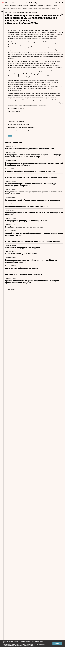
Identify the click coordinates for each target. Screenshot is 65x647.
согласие (40, 643)
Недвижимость (40, 5)
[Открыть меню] (62, 2)
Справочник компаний (15, 8)
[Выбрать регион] (56, 2)
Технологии (33, 5)
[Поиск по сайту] (59, 2)
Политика (19, 5)
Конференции (37, 8)
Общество (25, 5)
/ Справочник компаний (18, 12)
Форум (55, 5)
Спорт (58, 8)
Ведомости (6, 8)
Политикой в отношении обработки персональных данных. (18, 645)
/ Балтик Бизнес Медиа (31, 12)
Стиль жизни (49, 5)
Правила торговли (27, 8)
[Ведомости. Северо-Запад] (32, 2)
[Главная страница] (26, 2)
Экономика (13, 5)
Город (53, 8)
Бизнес (6, 5)
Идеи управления (46, 8)
